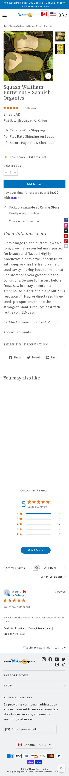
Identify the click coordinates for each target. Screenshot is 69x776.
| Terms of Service (26, 771)
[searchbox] (18, 568)
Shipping (23, 121)
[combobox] (53, 577)
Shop (8, 685)
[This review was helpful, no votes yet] (56, 647)
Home (6, 26)
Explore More (16, 675)
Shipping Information (26, 344)
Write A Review (36, 550)
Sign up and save (18, 697)
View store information (24, 221)
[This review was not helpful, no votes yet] (62, 647)
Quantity (13, 165)
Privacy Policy (13, 771)
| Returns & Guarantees (43, 771)
